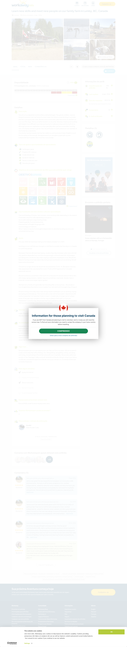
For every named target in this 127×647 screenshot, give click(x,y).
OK (111, 632)
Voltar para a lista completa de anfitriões (63, 335)
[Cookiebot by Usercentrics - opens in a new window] (12, 643)
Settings (27, 643)
